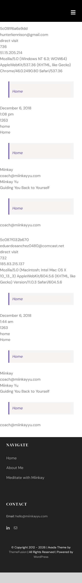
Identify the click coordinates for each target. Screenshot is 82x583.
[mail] (15, 527)
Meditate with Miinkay (25, 477)
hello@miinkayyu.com (31, 516)
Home (17, 91)
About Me (14, 467)
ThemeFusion (18, 552)
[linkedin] (8, 527)
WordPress (41, 557)
